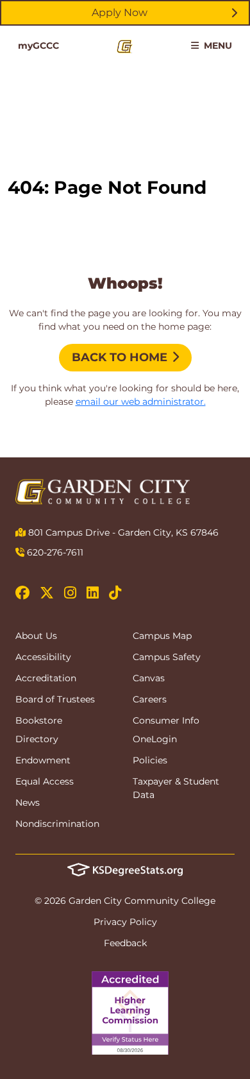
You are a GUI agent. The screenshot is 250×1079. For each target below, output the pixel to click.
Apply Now (119, 12)
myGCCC (38, 45)
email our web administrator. (141, 401)
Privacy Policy (125, 922)
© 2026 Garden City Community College (125, 900)
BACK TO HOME (119, 357)
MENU (216, 45)
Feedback (125, 943)
